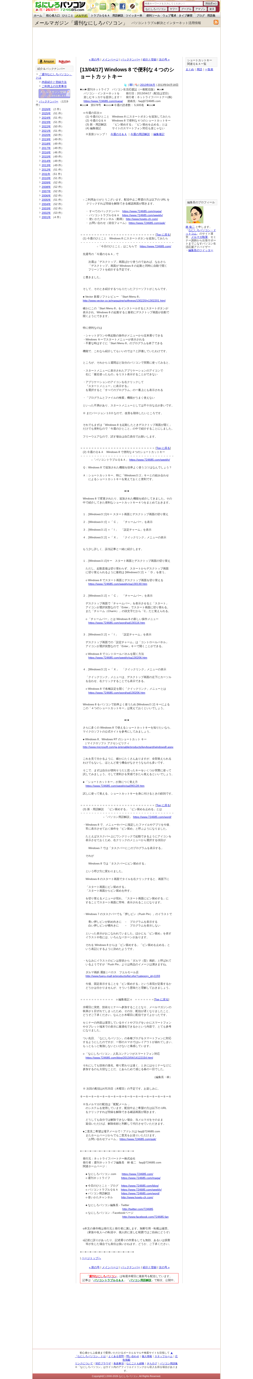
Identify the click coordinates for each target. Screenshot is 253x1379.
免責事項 (118, 1363)
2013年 (46, 165)
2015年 (46, 156)
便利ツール (153, 15)
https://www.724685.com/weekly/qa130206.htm (117, 657)
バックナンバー (130, 59)
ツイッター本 (134, 15)
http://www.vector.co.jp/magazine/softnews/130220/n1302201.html (124, 300)
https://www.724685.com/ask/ (147, 222)
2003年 (46, 208)
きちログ (152, 1363)
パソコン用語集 (169, 1363)
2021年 (46, 130)
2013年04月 (147, 84)
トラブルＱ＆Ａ (100, 15)
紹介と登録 (150, 59)
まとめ (190, 69)
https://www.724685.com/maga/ (103, 101)
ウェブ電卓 (169, 15)
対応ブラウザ (103, 1363)
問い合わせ (132, 1356)
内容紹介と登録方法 (54, 82)
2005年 (46, 199)
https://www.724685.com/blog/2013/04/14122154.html (119, 1057)
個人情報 (147, 1356)
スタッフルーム (164, 1356)
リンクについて (84, 1363)
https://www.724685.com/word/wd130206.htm (116, 692)
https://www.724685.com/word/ (152, 816)
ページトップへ (91, 1258)
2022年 (46, 126)
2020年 (46, 135)
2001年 (46, 217)
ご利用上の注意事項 (54, 86)
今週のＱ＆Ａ (118, 134)
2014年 (46, 160)
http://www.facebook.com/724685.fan (145, 1216)
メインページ (110, 59)
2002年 (46, 212)
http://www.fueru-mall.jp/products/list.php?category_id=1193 (123, 976)
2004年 (46, 204)
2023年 (46, 122)
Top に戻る (163, 234)
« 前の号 (94, 59)
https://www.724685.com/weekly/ (142, 215)
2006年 (46, 195)
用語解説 (117, 15)
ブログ (200, 15)
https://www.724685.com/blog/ (140, 1185)
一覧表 (209, 69)
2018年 (46, 143)
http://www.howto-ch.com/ (142, 219)
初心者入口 (53, 15)
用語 (199, 69)
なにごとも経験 (135, 1363)
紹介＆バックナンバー (51, 68)
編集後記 (158, 134)
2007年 (46, 191)
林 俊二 (190, 226)
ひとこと (67, 15)
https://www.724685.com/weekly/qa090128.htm (115, 785)
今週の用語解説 (140, 134)
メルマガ (81, 15)
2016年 (46, 152)
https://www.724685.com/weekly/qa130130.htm (117, 583)
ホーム (38, 15)
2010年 (46, 178)
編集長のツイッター (200, 250)
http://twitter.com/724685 (137, 1209)
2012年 (46, 169)
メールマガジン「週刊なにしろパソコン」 (81, 23)
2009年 (46, 182)
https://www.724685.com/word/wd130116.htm (116, 622)
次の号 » (164, 59)
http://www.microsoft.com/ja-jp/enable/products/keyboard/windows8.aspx (128, 747)
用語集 (211, 15)
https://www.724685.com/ (155, 246)
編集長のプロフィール (201, 202)
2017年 (46, 148)
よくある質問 (116, 1356)
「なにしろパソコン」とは (90, 1356)
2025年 (46, 113)
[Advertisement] (126, 42)
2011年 (46, 174)
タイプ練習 (186, 15)
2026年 (46, 109)
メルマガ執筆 (199, 237)
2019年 (46, 139)
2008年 (46, 186)
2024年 (46, 117)
